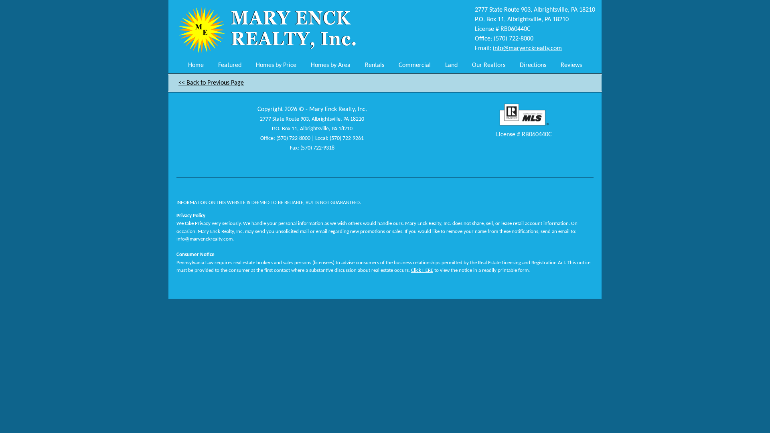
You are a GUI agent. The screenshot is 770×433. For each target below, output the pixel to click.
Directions (533, 65)
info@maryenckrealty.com (527, 48)
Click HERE (422, 270)
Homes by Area (331, 65)
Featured (229, 65)
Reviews (571, 65)
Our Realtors (488, 65)
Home (196, 65)
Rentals (374, 65)
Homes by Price (276, 65)
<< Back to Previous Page (211, 83)
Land (451, 65)
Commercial (415, 65)
